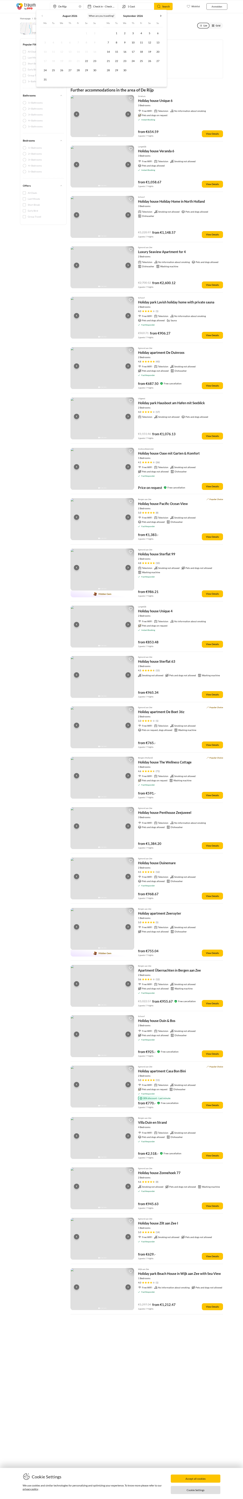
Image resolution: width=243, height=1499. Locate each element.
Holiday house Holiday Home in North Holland (171, 201)
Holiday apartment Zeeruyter (159, 913)
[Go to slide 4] (104, 135)
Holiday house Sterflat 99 (156, 554)
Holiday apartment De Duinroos (161, 352)
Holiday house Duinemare (157, 863)
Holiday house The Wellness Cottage (165, 762)
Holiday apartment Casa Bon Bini (162, 1071)
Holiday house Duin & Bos (156, 1021)
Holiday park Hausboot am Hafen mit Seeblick (171, 403)
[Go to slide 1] (99, 135)
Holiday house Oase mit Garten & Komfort (169, 453)
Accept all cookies (195, 1478)
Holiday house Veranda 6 (156, 151)
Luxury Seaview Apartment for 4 (162, 252)
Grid (218, 25)
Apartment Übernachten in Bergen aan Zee (169, 970)
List (205, 25)
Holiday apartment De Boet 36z (161, 712)
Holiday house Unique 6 (155, 101)
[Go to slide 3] (102, 135)
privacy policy (30, 1489)
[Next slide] (128, 114)
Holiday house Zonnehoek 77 (159, 1173)
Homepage (25, 18)
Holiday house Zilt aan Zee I (158, 1223)
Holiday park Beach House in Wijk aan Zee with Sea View (179, 1274)
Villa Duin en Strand (152, 1122)
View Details (212, 133)
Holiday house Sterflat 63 (156, 661)
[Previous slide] (76, 114)
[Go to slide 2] (100, 135)
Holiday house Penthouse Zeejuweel (164, 812)
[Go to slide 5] (105, 135)
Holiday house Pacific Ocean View (163, 504)
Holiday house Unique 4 (155, 611)
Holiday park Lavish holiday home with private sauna (176, 302)
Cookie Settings (195, 1490)
